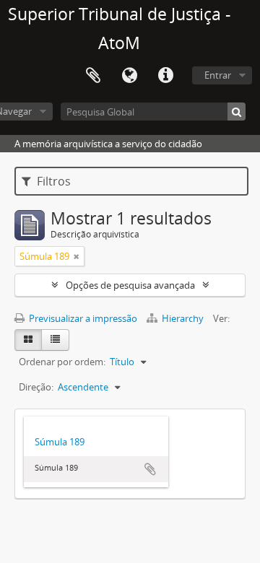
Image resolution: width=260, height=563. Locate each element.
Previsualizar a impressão (82, 318)
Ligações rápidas (165, 76)
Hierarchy (183, 318)
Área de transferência (93, 76)
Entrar (217, 75)
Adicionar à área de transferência (150, 469)
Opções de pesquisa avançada (130, 285)
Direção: (36, 386)
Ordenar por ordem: (62, 361)
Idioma (129, 76)
